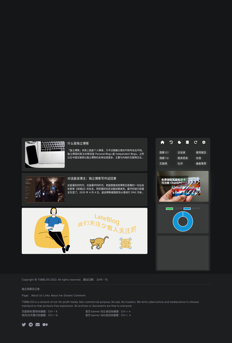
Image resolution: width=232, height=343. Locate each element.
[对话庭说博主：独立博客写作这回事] (45, 189)
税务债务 (183, 158)
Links (46, 295)
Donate (68, 295)
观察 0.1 (163, 152)
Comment (80, 295)
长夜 (198, 158)
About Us (36, 295)
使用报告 (201, 152)
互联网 (163, 163)
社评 (180, 163)
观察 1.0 (163, 158)
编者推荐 (201, 163)
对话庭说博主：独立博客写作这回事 (91, 178)
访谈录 (181, 152)
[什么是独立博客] (45, 154)
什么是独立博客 (78, 143)
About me (57, 295)
